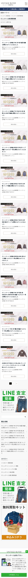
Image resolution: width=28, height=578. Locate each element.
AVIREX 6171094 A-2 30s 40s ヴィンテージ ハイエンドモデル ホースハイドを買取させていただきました (14, 365)
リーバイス (14, 12)
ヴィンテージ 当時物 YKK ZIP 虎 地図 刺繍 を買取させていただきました (14, 43)
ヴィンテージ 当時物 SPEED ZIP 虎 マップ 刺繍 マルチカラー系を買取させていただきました (14, 149)
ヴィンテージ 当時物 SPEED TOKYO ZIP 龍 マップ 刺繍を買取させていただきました (13, 186)
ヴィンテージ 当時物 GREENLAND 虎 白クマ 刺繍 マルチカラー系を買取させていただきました (14, 258)
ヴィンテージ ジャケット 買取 (9, 466)
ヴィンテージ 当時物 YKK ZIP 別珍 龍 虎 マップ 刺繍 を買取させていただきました (13, 78)
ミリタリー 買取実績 (7, 463)
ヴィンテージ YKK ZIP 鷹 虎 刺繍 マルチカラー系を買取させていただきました (14, 330)
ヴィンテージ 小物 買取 (7, 472)
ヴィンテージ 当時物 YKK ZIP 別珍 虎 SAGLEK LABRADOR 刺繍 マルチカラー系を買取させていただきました (14, 294)
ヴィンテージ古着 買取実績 (6, 26)
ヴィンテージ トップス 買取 (9, 469)
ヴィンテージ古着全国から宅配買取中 (14, 9)
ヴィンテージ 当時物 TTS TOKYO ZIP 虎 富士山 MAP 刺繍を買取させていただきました (13, 113)
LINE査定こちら (14, 575)
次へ (17, 383)
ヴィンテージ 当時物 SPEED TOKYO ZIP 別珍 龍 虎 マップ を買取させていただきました (14, 222)
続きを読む (13, 53)
